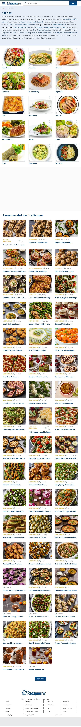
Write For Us (51, 705)
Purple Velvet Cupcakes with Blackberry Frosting (50, 27)
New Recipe (29, 705)
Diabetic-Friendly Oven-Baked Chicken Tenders (35, 33)
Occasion (8, 708)
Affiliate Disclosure (68, 708)
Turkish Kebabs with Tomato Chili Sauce (21, 25)
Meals (7, 701)
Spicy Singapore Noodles (41, 30)
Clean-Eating (6, 68)
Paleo (58, 139)
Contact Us (66, 701)
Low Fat (31, 139)
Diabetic (59, 68)
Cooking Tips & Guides (32, 711)
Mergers (50, 708)
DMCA (49, 711)
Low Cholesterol (8, 139)
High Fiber (59, 92)
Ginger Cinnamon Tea (8, 33)
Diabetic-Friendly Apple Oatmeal (32, 22)
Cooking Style (9, 715)
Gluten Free (6, 92)
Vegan (4, 163)
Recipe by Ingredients (32, 708)
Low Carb (59, 115)
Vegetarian (33, 163)
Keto (3, 115)
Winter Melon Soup (59, 25)
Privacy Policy (59, 715)
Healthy (28, 701)
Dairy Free (32, 68)
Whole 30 (59, 163)
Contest (65, 705)
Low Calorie (33, 115)
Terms (64, 711)
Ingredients (9, 705)
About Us (50, 701)
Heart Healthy (34, 92)
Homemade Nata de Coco (21, 27)
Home (3, 8)
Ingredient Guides (31, 715)
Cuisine (7, 711)
